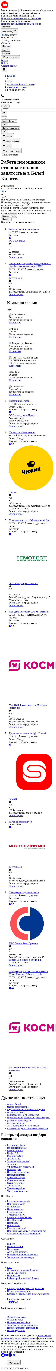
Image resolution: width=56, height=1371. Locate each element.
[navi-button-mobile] (4, 69)
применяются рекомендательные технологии (26, 1337)
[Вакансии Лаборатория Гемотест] (31, 559)
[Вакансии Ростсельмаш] (31, 847)
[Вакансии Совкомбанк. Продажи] (31, 923)
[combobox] (15, 99)
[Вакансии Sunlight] (31, 772)
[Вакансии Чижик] (31, 468)
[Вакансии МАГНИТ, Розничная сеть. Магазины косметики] (31, 665)
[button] (4, 60)
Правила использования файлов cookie (21, 23)
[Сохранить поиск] (4, 114)
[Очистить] (5, 106)
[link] (6, 53)
